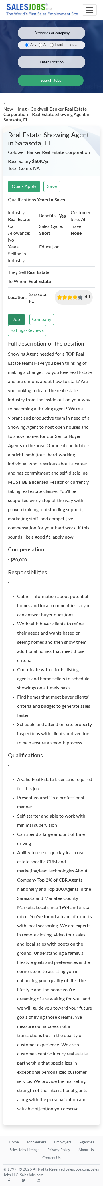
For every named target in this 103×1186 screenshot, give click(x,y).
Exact (59, 45)
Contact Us (51, 1158)
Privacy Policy (58, 1150)
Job (16, 319)
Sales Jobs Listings (24, 1150)
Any (33, 45)
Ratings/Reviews (27, 330)
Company (41, 319)
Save (52, 186)
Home (14, 1142)
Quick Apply (24, 186)
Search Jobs (50, 80)
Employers (63, 1142)
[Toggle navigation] (89, 10)
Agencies (86, 1142)
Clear (74, 45)
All (45, 45)
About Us (86, 1150)
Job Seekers (36, 1142)
